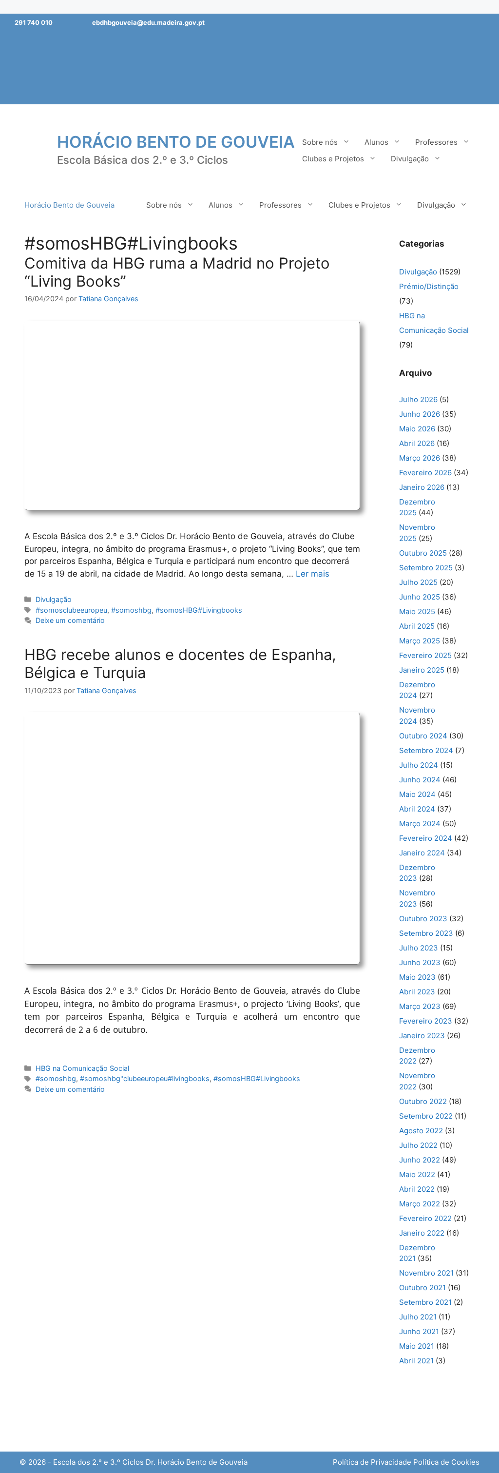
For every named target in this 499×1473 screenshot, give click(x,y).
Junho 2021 (419, 1331)
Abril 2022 (417, 1189)
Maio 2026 (417, 428)
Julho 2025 (418, 582)
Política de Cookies (446, 1462)
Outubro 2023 (423, 918)
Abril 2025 (417, 626)
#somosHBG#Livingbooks (198, 610)
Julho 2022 (418, 1145)
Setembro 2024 (426, 750)
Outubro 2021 (422, 1287)
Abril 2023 (417, 991)
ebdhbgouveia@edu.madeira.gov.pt (148, 22)
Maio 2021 (416, 1346)
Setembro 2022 (426, 1116)
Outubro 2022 (423, 1101)
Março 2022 (419, 1203)
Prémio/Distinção (429, 286)
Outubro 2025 (423, 553)
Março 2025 (419, 640)
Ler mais (312, 574)
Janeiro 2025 (421, 670)
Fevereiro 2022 (425, 1218)
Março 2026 (419, 458)
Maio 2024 (417, 794)
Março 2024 (420, 823)
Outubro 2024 (423, 735)
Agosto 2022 (421, 1130)
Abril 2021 (416, 1360)
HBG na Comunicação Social (82, 1068)
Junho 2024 (420, 779)
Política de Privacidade (372, 1462)
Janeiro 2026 (421, 487)
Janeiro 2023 (422, 1035)
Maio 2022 (417, 1174)
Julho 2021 (418, 1316)
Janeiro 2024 (422, 852)
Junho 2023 (420, 962)
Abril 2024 (417, 809)
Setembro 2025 (426, 567)
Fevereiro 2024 (425, 838)
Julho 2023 (418, 947)
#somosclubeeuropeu (71, 610)
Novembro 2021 (426, 1273)
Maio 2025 (417, 611)
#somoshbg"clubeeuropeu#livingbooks (145, 1078)
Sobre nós (320, 142)
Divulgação (410, 158)
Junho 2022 (419, 1159)
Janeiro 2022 (421, 1233)
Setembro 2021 (425, 1302)
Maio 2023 (417, 977)
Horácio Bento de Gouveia (176, 142)
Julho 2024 (418, 765)
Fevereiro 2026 (425, 472)
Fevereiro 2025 (425, 655)
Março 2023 (420, 1006)
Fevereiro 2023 (425, 1021)
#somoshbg (131, 610)
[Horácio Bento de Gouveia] (32, 150)
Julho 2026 (418, 399)
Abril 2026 (417, 443)
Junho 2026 (419, 414)
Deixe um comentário (70, 620)
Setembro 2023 (426, 933)
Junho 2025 (419, 596)
